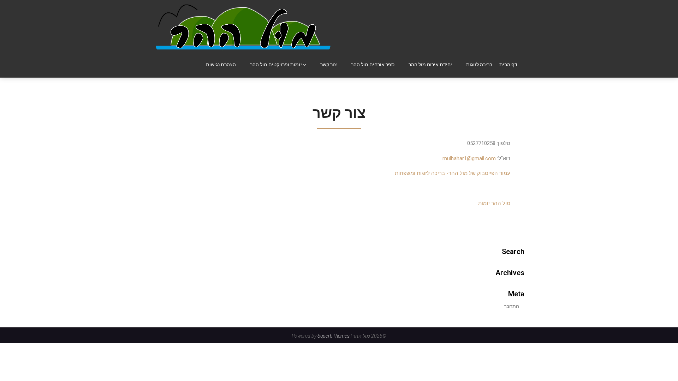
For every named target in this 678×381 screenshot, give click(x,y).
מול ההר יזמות (494, 203)
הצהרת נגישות (221, 64)
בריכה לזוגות (479, 64)
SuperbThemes (333, 336)
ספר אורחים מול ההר (372, 64)
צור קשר (328, 64)
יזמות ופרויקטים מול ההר (276, 64)
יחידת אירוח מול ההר (430, 64)
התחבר (511, 306)
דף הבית (508, 64)
